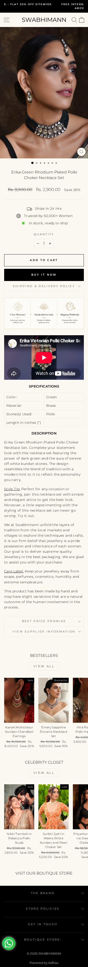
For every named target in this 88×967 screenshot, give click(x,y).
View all (44, 666)
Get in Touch (43, 924)
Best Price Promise (44, 621)
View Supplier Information (44, 631)
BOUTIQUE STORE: (42, 939)
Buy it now (44, 274)
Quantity (44, 234)
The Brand (43, 893)
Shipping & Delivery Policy (44, 286)
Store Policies (42, 908)
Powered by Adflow (44, 963)
